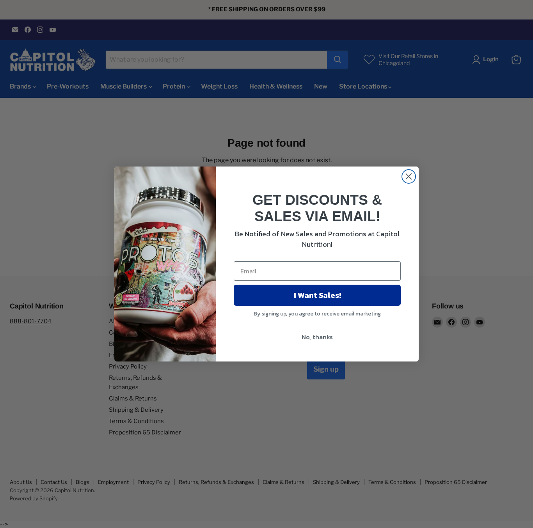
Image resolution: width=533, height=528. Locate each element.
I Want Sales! (317, 295)
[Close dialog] (409, 176)
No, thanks (317, 337)
